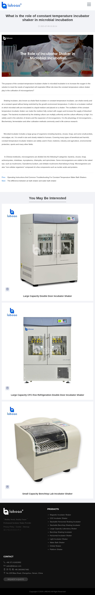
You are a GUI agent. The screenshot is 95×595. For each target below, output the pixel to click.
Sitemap (26, 527)
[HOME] (11, 5)
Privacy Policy (8, 527)
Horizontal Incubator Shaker (61, 536)
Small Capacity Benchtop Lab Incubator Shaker (47, 494)
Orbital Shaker (55, 546)
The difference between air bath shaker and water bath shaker (31, 181)
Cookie (18, 527)
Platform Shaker (56, 549)
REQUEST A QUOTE (16, 579)
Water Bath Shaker (57, 542)
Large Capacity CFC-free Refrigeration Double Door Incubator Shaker (47, 395)
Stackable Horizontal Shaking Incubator (65, 522)
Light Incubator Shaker (59, 539)
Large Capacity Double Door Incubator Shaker (47, 296)
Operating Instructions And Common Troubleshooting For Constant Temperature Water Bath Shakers (46, 177)
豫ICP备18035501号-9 (12, 530)
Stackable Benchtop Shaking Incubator (65, 525)
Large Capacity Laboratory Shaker (63, 529)
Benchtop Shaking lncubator (61, 532)
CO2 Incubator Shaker (58, 518)
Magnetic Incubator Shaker (60, 515)
